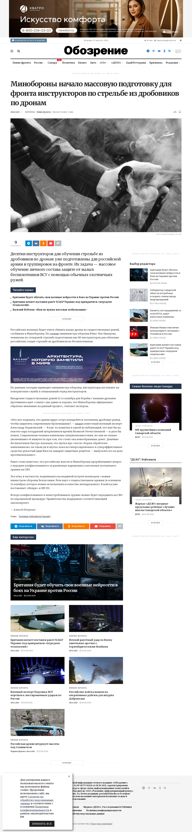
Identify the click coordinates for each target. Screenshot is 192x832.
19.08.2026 (27, 702)
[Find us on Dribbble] (153, 51)
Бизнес (82, 62)
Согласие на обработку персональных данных (80, 814)
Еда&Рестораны (136, 62)
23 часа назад (159, 303)
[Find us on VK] (159, 51)
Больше (66, 319)
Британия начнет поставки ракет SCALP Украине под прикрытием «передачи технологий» (36, 643)
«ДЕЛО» (116, 62)
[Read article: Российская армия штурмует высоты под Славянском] (37, 722)
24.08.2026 (27, 650)
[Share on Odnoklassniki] (43, 243)
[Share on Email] (50, 243)
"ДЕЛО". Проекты (143, 500)
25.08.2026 (31, 595)
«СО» (103, 62)
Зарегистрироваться (166, 40)
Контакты (73, 807)
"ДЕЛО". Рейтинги (143, 426)
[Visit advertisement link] (96, 18)
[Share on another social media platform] (58, 243)
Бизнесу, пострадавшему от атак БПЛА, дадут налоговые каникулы (165, 313)
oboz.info (15, 112)
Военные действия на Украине (34, 516)
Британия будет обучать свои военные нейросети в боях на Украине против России (66, 297)
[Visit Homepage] (96, 51)
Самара (53, 62)
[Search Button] (18, 51)
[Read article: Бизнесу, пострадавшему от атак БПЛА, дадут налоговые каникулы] (139, 315)
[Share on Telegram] (28, 243)
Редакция (172, 62)
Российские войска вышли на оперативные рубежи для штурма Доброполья (91, 695)
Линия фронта (21, 62)
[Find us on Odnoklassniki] (164, 51)
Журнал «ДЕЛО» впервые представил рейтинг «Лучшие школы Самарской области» (155, 507)
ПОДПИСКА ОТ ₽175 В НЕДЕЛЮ (30, 40)
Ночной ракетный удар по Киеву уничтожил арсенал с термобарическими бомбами (90, 643)
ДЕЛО (137, 437)
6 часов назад (159, 283)
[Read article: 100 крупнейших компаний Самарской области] (156, 412)
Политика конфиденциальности (103, 810)
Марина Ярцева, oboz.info (22, 751)
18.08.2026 (86, 702)
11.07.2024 (30, 112)
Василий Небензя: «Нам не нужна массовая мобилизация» (50, 309)
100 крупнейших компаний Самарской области (153, 431)
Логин (149, 40)
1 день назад (158, 320)
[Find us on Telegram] (148, 51)
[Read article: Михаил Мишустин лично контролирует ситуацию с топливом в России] (139, 332)
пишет (79, 423)
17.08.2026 (43, 751)
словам (54, 333)
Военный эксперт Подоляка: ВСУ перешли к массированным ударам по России (35, 695)
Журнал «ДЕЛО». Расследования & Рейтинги (107, 807)
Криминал (155, 62)
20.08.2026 (86, 650)
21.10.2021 (148, 437)
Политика (68, 62)
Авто (93, 62)
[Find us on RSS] (169, 51)
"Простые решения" (101, 823)
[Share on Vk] (36, 243)
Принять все (42, 823)
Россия (38, 62)
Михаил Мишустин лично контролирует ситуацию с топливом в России (165, 330)
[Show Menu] (11, 51)
